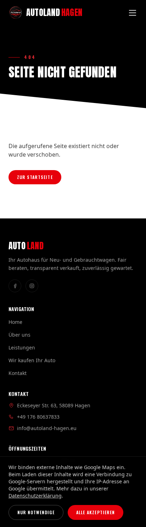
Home (15, 322)
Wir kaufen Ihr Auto (32, 360)
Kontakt (18, 373)
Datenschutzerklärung (35, 495)
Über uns (19, 334)
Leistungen (22, 347)
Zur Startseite (35, 177)
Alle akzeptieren (95, 512)
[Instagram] (32, 285)
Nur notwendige (36, 512)
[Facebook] (15, 285)
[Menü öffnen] (132, 13)
